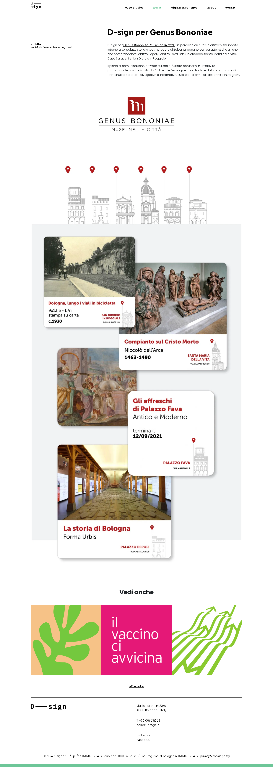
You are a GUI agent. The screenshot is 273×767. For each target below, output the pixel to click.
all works (136, 686)
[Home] (36, 5)
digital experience (184, 7)
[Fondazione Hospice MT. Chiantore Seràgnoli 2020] (66, 640)
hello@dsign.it (147, 725)
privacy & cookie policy (215, 756)
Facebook (143, 740)
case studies (134, 7)
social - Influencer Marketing (48, 47)
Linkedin (143, 735)
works (157, 7)
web (70, 47)
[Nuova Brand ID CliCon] (207, 640)
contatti (231, 7)
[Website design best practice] (136, 640)
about (211, 7)
